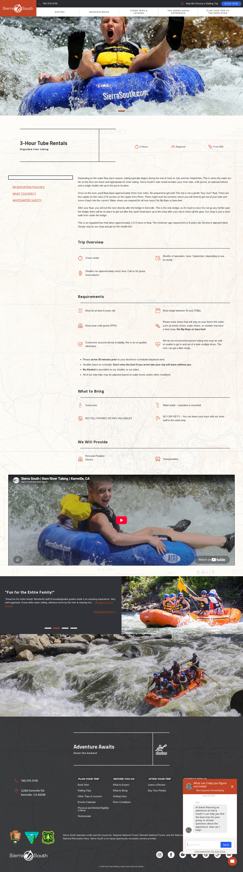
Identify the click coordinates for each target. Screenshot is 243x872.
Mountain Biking (99, 12)
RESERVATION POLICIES (28, 187)
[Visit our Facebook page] (171, 855)
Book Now (231, 3)
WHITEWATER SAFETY (27, 200)
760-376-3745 (50, 3)
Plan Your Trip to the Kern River (218, 12)
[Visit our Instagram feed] (159, 855)
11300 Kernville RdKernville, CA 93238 (33, 793)
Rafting (60, 12)
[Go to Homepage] (18, 8)
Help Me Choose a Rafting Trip (202, 3)
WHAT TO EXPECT (24, 193)
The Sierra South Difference (178, 12)
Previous (5, 81)
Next (238, 81)
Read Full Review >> (105, 611)
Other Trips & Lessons (138, 12)
